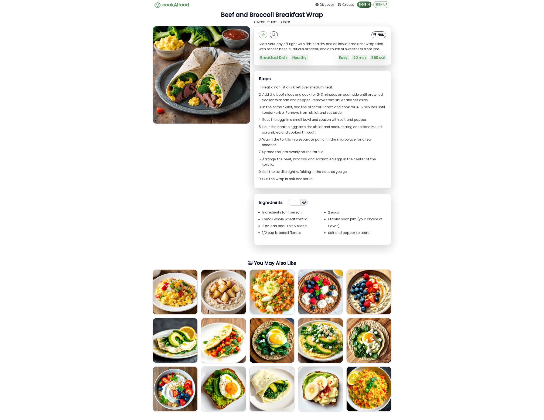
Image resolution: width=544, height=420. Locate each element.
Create (347, 4)
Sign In (364, 4)
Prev (286, 22)
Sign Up (381, 4)
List (274, 22)
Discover (326, 4)
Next (261, 22)
